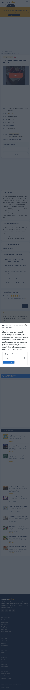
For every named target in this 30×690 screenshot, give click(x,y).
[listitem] (15, 354)
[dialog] (15, 345)
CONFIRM (9, 362)
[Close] (26, 325)
